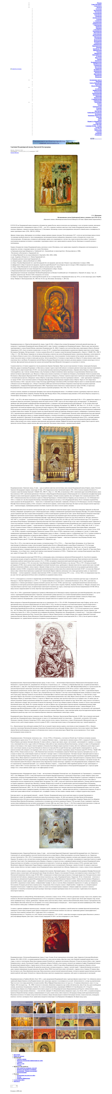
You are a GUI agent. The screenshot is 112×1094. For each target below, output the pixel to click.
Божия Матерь (15, 152)
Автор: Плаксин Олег (17, 150)
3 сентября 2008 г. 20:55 (23, 151)
